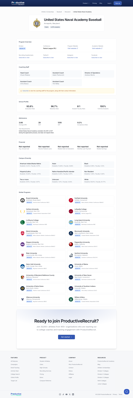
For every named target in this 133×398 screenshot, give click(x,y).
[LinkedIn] (73, 394)
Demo (41, 377)
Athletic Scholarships (47, 12)
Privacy (115, 394)
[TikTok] (63, 394)
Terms (120, 394)
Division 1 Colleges (103, 371)
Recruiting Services (45, 371)
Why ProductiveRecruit (75, 364)
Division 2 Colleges (103, 374)
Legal (70, 377)
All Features (14, 361)
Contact (71, 367)
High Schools (43, 367)
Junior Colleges (102, 384)
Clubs (41, 364)
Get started (65, 337)
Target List (14, 380)
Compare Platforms (45, 380)
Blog (99, 364)
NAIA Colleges (102, 380)
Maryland (67, 12)
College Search (15, 374)
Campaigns (14, 364)
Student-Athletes (45, 361)
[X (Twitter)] (70, 394)
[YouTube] (66, 394)
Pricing (42, 374)
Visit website (72, 48)
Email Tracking (15, 367)
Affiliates (71, 374)
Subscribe (25, 90)
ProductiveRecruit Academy (106, 361)
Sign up (117, 3)
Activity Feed (15, 371)
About (70, 361)
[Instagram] (60, 394)
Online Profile (15, 377)
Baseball (59, 12)
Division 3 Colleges (103, 377)
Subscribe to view (24, 57)
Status (70, 371)
